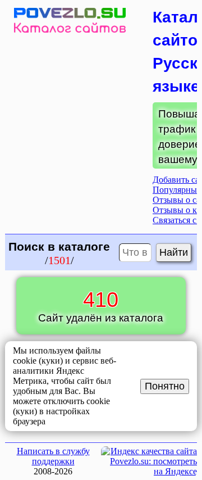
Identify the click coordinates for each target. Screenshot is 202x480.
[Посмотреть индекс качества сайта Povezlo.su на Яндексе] (149, 471)
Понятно (165, 386)
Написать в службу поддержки (53, 456)
